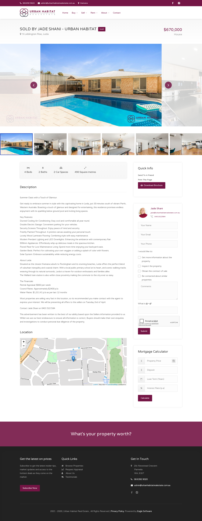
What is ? (145, 303)
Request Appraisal (74, 469)
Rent (93, 13)
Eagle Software (144, 511)
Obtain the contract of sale (154, 271)
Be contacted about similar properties (154, 278)
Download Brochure (153, 185)
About (104, 13)
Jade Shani (157, 208)
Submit (144, 331)
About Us (70, 473)
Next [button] (168, 85)
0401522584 (159, 217)
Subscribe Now (30, 488)
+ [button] (24, 341)
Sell (83, 13)
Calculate (145, 398)
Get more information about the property (157, 259)
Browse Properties (74, 466)
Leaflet (95, 384)
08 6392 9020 (28, 3)
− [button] (24, 346)
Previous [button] (33, 85)
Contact (117, 13)
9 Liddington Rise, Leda (35, 34)
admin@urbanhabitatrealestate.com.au (58, 3)
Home (65, 13)
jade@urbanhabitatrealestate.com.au (165, 213)
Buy (73, 13)
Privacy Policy (117, 511)
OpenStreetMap (112, 384)
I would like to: (145, 251)
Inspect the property (151, 266)
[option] (101, 85)
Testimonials (71, 477)
